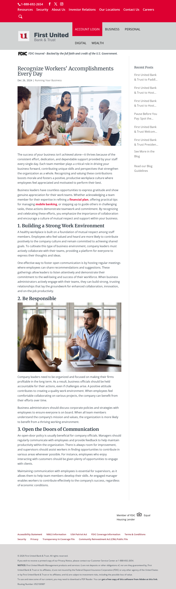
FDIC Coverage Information (105, 534)
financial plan (79, 199)
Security (42, 10)
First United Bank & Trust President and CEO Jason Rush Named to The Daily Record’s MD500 (146, 142)
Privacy (34, 539)
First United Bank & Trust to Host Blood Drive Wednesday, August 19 (145, 103)
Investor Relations (82, 10)
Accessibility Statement (30, 534)
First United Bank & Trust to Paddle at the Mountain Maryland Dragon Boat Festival (145, 77)
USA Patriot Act (78, 534)
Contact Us (131, 10)
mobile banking (46, 204)
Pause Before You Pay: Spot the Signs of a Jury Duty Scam (145, 116)
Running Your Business (48, 80)
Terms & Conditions (135, 534)
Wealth (98, 43)
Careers (148, 10)
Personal (132, 29)
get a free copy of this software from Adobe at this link (129, 579)
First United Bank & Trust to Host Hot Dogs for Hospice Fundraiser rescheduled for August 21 (145, 90)
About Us (58, 10)
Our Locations (109, 10)
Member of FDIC (126, 515)
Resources (25, 10)
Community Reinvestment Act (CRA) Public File (103, 539)
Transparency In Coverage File (59, 539)
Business (112, 29)
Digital (80, 43)
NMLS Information (56, 534)
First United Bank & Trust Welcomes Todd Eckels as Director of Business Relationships (146, 129)
